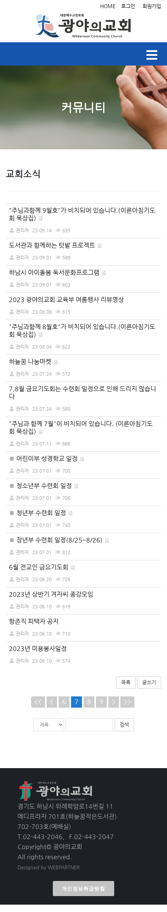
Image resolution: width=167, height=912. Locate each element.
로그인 (128, 6)
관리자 (22, 230)
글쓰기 (149, 682)
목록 (125, 682)
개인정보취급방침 (83, 888)
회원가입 (152, 6)
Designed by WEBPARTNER (48, 867)
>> (127, 701)
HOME (107, 6)
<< (38, 701)
